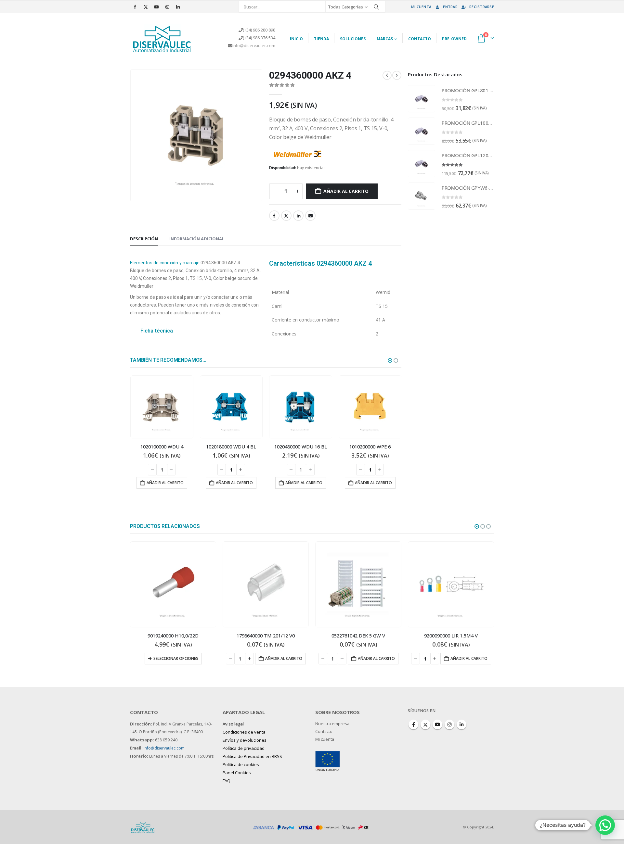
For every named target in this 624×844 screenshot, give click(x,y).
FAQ (226, 781)
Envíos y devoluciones (244, 740)
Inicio (296, 39)
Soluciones (353, 39)
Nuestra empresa (332, 723)
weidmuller (339, 153)
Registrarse (481, 6)
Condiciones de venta (244, 732)
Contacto (419, 39)
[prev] (387, 75)
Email (310, 215)
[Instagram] (167, 6)
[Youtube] (156, 6)
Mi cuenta (421, 6)
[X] (145, 6)
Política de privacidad (244, 748)
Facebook (274, 215)
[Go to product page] (162, 407)
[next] (396, 75)
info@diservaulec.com (253, 45)
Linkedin (461, 724)
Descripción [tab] (144, 239)
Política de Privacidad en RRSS (252, 756)
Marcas (385, 39)
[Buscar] (376, 6)
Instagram (449, 724)
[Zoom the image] (327, 755)
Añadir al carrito (345, 191)
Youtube (437, 724)
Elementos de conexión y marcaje (165, 262)
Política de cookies (241, 764)
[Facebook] (134, 6)
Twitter (286, 215)
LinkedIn (298, 215)
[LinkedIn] (177, 6)
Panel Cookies (237, 772)
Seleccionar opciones (453, 658)
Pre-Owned (454, 39)
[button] (390, 360)
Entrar (450, 6)
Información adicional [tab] (196, 239)
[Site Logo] (162, 38)
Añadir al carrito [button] (164, 482)
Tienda (321, 39)
